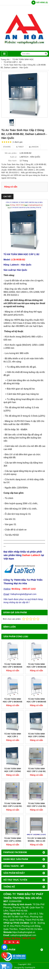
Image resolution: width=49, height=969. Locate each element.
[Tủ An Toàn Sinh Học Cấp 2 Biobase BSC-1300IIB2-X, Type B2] (12, 686)
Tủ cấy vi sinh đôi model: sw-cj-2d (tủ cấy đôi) (36, 841)
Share (7, 147)
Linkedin (34, 147)
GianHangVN (30, 968)
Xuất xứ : (14, 157)
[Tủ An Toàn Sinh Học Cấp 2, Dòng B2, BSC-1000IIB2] (12, 826)
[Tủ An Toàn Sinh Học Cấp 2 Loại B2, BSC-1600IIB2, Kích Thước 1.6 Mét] (12, 791)
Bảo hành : (13, 161)
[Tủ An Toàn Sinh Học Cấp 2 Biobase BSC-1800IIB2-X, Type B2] (12, 651)
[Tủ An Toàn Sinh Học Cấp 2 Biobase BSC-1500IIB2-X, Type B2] (36, 651)
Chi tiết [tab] (7, 196)
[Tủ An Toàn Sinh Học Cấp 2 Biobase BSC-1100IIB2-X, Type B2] (36, 686)
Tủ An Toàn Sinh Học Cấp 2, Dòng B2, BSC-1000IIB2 (12, 841)
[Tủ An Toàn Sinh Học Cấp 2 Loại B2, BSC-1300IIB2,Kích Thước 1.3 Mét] (36, 791)
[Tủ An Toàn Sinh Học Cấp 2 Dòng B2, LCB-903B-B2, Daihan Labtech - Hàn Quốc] (24, 94)
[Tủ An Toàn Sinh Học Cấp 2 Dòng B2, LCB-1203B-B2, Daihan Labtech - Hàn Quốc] (12, 756)
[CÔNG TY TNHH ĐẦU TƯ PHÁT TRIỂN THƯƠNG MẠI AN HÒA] (24, 50)
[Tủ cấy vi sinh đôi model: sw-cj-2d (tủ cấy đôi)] (36, 826)
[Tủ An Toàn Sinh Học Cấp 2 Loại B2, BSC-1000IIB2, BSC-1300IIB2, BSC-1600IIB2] (36, 756)
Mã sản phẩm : (11, 153)
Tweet (21, 147)
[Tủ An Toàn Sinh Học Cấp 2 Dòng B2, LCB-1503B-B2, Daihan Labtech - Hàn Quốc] (36, 721)
